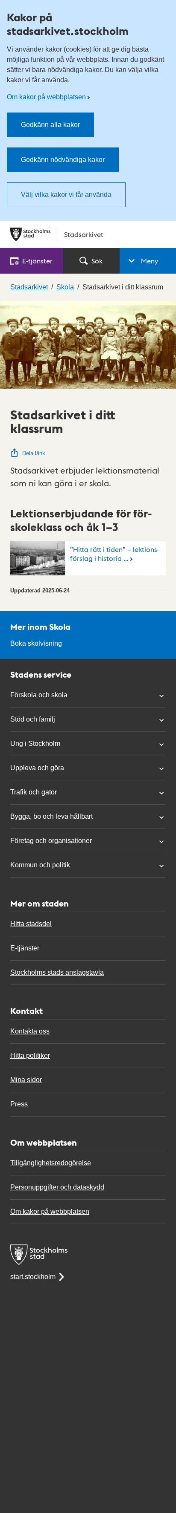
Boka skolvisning (36, 643)
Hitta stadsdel (31, 923)
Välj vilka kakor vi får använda (66, 194)
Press (19, 1104)
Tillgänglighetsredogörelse (50, 1163)
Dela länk (33, 453)
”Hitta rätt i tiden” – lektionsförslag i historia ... (114, 554)
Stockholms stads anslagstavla (57, 972)
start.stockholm (33, 1276)
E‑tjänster (37, 260)
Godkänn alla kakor (50, 124)
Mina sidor (26, 1079)
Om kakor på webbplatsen (46, 97)
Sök (97, 260)
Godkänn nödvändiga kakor (63, 159)
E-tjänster (24, 948)
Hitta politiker (30, 1055)
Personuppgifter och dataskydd (57, 1187)
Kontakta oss (30, 1031)
